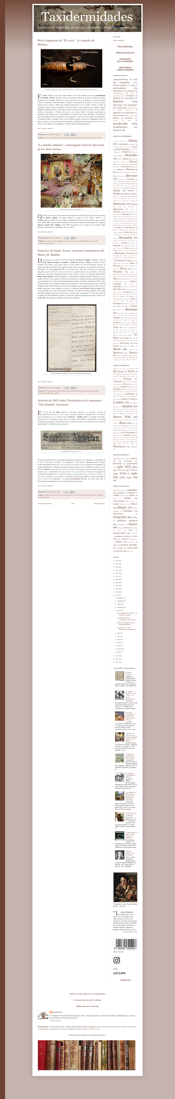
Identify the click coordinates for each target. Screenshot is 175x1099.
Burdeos (115, 379)
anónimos (121, 492)
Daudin (117, 193)
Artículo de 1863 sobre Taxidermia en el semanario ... (127, 628)
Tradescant (116, 340)
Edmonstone (118, 209)
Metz (116, 411)
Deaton (117, 196)
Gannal (115, 221)
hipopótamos (121, 524)
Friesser (128, 219)
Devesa (115, 198)
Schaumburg (131, 315)
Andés (127, 147)
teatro (96, 138)
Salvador (132, 313)
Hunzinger (115, 243)
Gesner (134, 223)
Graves (115, 230)
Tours (122, 439)
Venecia (127, 442)
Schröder (116, 317)
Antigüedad (116, 458)
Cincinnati (127, 382)
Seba (117, 320)
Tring (134, 439)
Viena (115, 444)
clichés (127, 498)
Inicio (73, 503)
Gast (136, 221)
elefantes (128, 510)
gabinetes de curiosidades (123, 98)
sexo (115, 544)
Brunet (126, 172)
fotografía (119, 517)
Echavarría (130, 207)
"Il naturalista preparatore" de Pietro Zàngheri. (130, 756)
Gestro (122, 225)
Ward (116, 349)
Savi (122, 315)
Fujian (116, 391)
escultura (132, 93)
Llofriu (115, 263)
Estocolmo (132, 387)
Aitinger (122, 141)
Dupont (134, 204)
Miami (121, 411)
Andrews (121, 147)
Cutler (121, 188)
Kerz (133, 248)
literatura (59, 138)
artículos (55, 495)
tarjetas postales (128, 544)
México (122, 413)
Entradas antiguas (99, 503)
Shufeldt (134, 322)
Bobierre (115, 162)
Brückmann (133, 172)
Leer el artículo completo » (46, 128)
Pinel (114, 296)
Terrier (126, 337)
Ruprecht (118, 310)
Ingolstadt (126, 396)
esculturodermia (118, 96)
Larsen (131, 256)
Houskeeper (124, 241)
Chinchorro (117, 381)
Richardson (117, 303)
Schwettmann (126, 318)
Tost (133, 338)
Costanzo (125, 186)
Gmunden (135, 391)
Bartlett (126, 151)
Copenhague (118, 384)
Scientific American (84, 495)
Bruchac (121, 172)
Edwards (116, 211)
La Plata (117, 399)
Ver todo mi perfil (55, 1021)
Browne (131, 169)
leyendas (134, 528)
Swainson (116, 332)
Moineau (128, 279)
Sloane (127, 325)
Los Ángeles (133, 403)
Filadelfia (117, 389)
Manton (126, 266)
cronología (132, 501)
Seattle (127, 435)
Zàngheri (115, 360)
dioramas (130, 90)
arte (135, 79)
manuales (132, 105)
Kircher (121, 250)
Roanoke (133, 428)
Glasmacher (129, 225)
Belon (120, 155)
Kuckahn (120, 253)
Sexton (124, 322)
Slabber (121, 325)
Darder (116, 190)
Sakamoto (125, 313)
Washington (119, 446)
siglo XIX (93, 495)
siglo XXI (131, 477)
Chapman (127, 181)
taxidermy (91, 138)
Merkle (116, 276)
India (121, 396)
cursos (125, 504)
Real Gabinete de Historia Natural (60, 272)
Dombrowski (116, 200)
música (127, 536)
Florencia (126, 389)
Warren (132, 444)
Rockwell (127, 304)
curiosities (67, 241)
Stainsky (125, 327)
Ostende (115, 423)
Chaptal (134, 181)
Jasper (133, 246)
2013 (117, 659)
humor (75, 241)
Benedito (131, 155)
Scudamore (134, 318)
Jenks (114, 248)
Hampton (115, 396)
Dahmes (133, 188)
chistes (132, 495)
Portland (133, 426)
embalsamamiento (118, 93)
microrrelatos (134, 533)
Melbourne (134, 409)
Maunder (132, 272)
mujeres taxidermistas (125, 110)
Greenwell (122, 230)
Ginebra (128, 391)
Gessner (115, 225)
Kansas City (134, 396)
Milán (126, 411)
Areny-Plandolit (121, 149)
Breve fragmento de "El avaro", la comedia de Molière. (127, 614)
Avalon (124, 369)
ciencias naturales (120, 85)
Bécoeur (131, 175)
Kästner (132, 253)
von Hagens (122, 360)
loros (131, 530)
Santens (115, 315)
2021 (117, 576)
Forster (122, 219)
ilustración (117, 463)
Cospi (117, 186)
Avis (132, 149)
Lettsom (119, 260)
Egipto (123, 386)
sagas (129, 120)
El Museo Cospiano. (129, 673)
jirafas (120, 528)
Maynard (123, 274)
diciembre (120, 598)
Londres (118, 402)
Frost (134, 219)
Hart (136, 232)
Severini (116, 322)
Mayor (128, 274)
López (123, 263)
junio (119, 636)
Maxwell (115, 274)
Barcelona (118, 371)
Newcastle (132, 413)
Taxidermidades (43, 1027)
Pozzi (128, 299)
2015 (117, 595)
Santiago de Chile (117, 435)
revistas (76, 495)
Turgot (123, 340)
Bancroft (117, 152)
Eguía (48, 391)
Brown (120, 169)
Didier (133, 198)
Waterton (118, 352)
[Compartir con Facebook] (72, 134)
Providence (124, 428)
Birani (125, 158)
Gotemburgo (119, 394)
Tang (128, 335)
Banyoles (132, 369)
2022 (117, 573)
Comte (135, 184)
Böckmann (121, 179)
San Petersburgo (128, 432)
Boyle (133, 167)
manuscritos (122, 107)
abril (118, 642)
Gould (135, 225)
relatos (118, 541)
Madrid (63, 391)
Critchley (115, 188)
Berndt (119, 159)
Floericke (115, 219)
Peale (114, 294)
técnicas (47, 497)
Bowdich (125, 166)
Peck (120, 294)
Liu (135, 261)
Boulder (134, 374)
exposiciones (118, 513)
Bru (45, 391)
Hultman (133, 241)
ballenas (131, 492)
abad (45, 469)
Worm (133, 357)
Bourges (115, 376)
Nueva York (122, 416)
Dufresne (119, 203)
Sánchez (133, 332)
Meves (133, 276)
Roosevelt (122, 306)
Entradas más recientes (45, 503)
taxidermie (85, 138)
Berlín (131, 371)
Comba (129, 184)
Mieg (115, 278)
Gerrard (127, 223)
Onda (134, 420)
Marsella (121, 409)
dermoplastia (118, 90)
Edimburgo (116, 387)
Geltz (121, 223)
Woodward (125, 357)
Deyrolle (123, 198)
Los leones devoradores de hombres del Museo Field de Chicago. (130, 716)
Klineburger (133, 250)
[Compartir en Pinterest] (75, 134)
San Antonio (130, 430)
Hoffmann (132, 234)
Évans (133, 360)
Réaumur (131, 309)
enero (119, 652)
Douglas (134, 384)
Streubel (133, 330)
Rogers (134, 304)
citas (114, 498)
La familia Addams (83, 241)
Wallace (132, 346)
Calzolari (131, 179)
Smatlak (134, 325)
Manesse (116, 265)
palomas (119, 539)
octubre (119, 604)
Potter (123, 299)
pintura (116, 118)
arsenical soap (48, 495)
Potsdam (115, 428)
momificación (134, 108)
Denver (126, 384)
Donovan (125, 200)
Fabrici (115, 216)
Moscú (114, 413)
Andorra (115, 369)
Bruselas (122, 376)
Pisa (119, 426)
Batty (133, 152)
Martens (115, 269)
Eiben (136, 212)
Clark (123, 184)
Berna (114, 374)
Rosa (128, 306)
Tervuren (125, 437)
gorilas (134, 517)
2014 (117, 656)
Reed (122, 301)
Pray (133, 298)
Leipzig (132, 398)
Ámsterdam (134, 447)
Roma (123, 430)
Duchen (133, 200)
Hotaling (115, 241)
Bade (136, 149)
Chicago (127, 378)
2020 (117, 579)
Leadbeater (128, 258)
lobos (119, 530)
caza (124, 495)
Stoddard (124, 330)
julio (118, 633)
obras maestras (119, 115)
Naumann (117, 286)
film (72, 241)
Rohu (114, 306)
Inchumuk (126, 246)
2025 (117, 564)
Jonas (127, 248)
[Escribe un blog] (67, 134)
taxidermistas (95, 391)
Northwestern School (119, 490)
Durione (120, 207)
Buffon (115, 176)
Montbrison (133, 411)
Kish (127, 250)
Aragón (134, 146)
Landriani (124, 256)
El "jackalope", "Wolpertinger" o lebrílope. (131, 775)
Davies (134, 193)
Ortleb (114, 292)
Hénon (124, 242)
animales (132, 490)
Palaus (127, 291)
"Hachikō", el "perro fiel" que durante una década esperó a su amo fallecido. (131, 737)
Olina (126, 289)
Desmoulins (131, 196)
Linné (129, 260)
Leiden (123, 398)
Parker (134, 292)
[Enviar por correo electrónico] (65, 134)
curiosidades (52, 138)
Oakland (121, 420)
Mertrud (128, 276)
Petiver (133, 294)
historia (58, 391)
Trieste (128, 439)
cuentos (116, 503)
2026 (117, 561)
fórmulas (130, 95)
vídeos (100, 138)
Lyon (117, 407)
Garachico (122, 221)
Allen (133, 144)
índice (128, 551)
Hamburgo (130, 393)
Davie (126, 193)
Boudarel (134, 164)
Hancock (128, 232)
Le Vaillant (120, 258)
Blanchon (133, 159)
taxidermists (50, 393)
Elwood (117, 214)
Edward (132, 209)
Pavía (133, 423)
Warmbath (131, 350)
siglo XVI (117, 470)
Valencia (121, 442)
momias (118, 536)
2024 (117, 567)
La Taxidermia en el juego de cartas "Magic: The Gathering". (131, 835)
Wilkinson (118, 355)
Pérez (114, 301)
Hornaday (125, 237)
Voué (124, 444)
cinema (50, 241)
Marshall (133, 266)
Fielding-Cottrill (125, 216)
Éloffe (128, 360)
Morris (117, 281)
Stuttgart (134, 435)
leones (127, 527)
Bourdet (117, 167)
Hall (121, 232)
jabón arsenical (63, 495)
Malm (132, 263)
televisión (47, 243)
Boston (127, 374)
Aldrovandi (123, 144)
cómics (54, 241)
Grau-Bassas (130, 227)
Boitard (133, 161)
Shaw (129, 322)
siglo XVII (71, 138)
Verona (133, 442)
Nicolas (117, 289)
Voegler (124, 346)
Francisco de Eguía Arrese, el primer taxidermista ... (126, 623)
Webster (133, 352)
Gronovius (132, 230)
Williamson (126, 355)
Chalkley (120, 181)
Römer (119, 313)
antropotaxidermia (120, 79)
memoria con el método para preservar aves (69, 464)
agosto (119, 610)
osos (91, 241)
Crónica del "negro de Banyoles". (131, 814)
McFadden (134, 274)
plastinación (134, 539)
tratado (103, 467)
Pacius (120, 292)
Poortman (116, 299)
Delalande (123, 196)
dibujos (122, 507)
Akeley (132, 140)
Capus (114, 181)
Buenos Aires (131, 376)
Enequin (53, 391)
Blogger (103, 1035)
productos (70, 495)
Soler (116, 327)
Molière (65, 138)
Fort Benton (134, 389)
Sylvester (125, 332)
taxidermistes (42, 393)
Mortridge (125, 281)
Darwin (131, 190)
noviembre (120, 601)
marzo (119, 646)
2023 (117, 570)
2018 (117, 586)
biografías (125, 82)
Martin (123, 268)
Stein (117, 330)
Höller (133, 243)
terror (52, 243)
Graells (118, 227)
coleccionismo (119, 500)
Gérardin (115, 232)
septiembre (120, 607)
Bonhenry (126, 164)
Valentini (130, 340)
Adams (115, 141)
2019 (117, 582)
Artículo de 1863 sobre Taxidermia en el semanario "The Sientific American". (69, 402)
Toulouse (116, 439)
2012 (117, 662)
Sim (116, 325)
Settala (133, 320)
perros (125, 538)
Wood (117, 357)
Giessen (122, 391)
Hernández (118, 234)
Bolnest (119, 164)
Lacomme (116, 256)
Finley (133, 216)
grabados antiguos (127, 520)
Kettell (115, 250)
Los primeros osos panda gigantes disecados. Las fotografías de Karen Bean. (131, 796)
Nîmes (114, 420)
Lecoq (135, 258)
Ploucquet (132, 296)
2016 (117, 592)
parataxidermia (132, 116)
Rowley (134, 306)
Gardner (129, 221)
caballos (116, 495)
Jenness (120, 248)
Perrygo (126, 294)
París (123, 423)
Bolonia (120, 374)
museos (68, 391)
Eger (124, 212)
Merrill (122, 276)
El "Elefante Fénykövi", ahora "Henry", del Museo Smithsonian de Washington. (131, 696)
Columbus (134, 382)
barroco (46, 138)
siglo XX (95, 241)
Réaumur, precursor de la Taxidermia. (130, 853)
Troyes (115, 442)
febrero (119, 649)
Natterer (131, 284)
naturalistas (129, 112)
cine (45, 241)
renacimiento (132, 463)
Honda (114, 238)
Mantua (115, 409)
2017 (117, 589)
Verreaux (124, 343)
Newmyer (126, 286)
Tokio (133, 437)
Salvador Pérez (51, 134)
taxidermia (78, 138)
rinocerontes (131, 542)
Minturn (122, 279)
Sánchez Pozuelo (118, 335)
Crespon (133, 186)
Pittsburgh (126, 426)
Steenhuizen (133, 327)
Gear (116, 223)
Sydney (118, 437)
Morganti (135, 279)
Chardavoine (116, 184)
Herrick (125, 234)
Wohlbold (134, 355)
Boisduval (123, 162)
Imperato (116, 245)
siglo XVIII (74, 391)
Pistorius (122, 296)
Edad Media (126, 458)
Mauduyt (117, 271)
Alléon (115, 147)
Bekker (115, 155)
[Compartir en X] (70, 134)
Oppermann (133, 289)
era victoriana (125, 460)
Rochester (116, 430)
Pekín (114, 426)
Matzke (133, 269)
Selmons (125, 320)
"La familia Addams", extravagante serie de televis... (127, 619)
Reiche (131, 301)
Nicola (133, 286)
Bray (114, 170)
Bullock (122, 176)
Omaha (128, 420)
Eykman (134, 214)
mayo (119, 639)
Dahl (126, 188)
